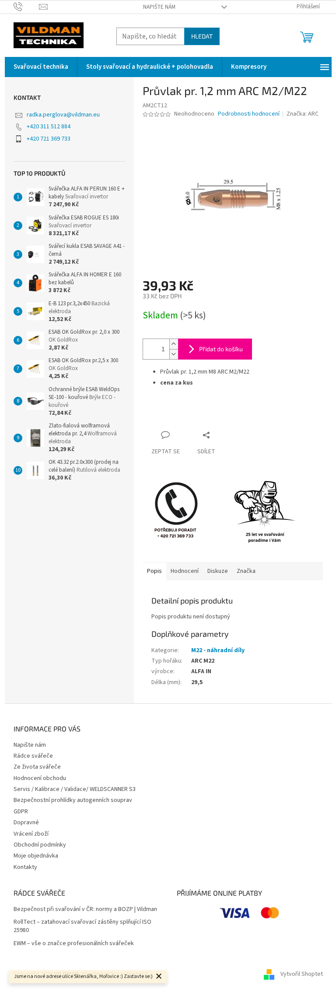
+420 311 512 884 (48, 126)
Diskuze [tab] (217, 571)
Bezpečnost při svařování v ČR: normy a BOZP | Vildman (85, 909)
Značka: (302, 113)
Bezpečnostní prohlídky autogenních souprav (73, 800)
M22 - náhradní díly (218, 650)
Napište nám (159, 7)
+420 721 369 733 (48, 138)
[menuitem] (41, 67)
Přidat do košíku (221, 349)
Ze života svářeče (37, 767)
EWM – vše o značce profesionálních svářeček (74, 943)
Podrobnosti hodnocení (249, 114)
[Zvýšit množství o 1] (173, 344)
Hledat (202, 36)
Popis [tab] (154, 571)
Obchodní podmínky (40, 844)
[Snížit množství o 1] (173, 354)
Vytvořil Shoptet (301, 974)
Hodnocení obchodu (40, 778)
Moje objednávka (36, 855)
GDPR (21, 811)
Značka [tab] (246, 571)
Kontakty (25, 867)
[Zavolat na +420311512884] (26, 7)
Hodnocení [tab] (185, 571)
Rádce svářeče (33, 756)
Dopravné (26, 822)
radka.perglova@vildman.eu (63, 114)
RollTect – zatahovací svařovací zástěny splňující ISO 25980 (82, 926)
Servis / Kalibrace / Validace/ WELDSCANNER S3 (75, 789)
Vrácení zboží (31, 834)
